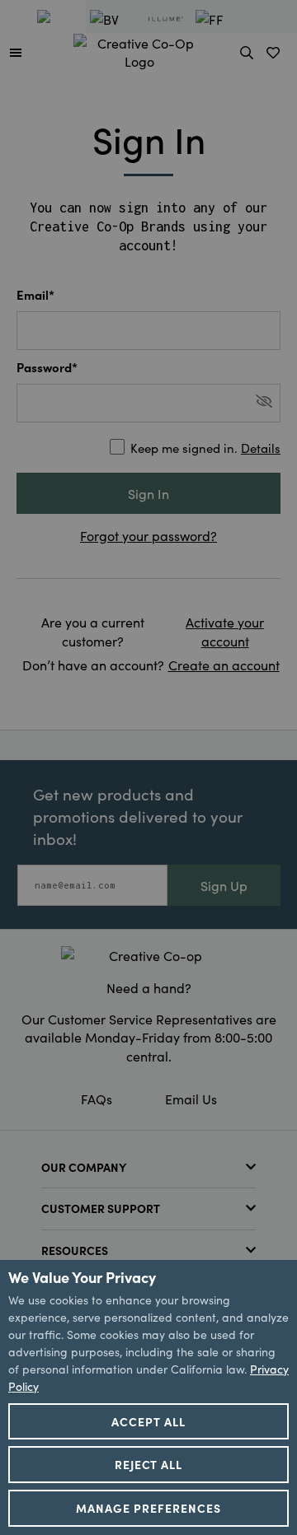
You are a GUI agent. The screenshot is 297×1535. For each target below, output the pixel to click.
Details (260, 447)
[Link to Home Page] (139, 49)
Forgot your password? (148, 535)
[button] (15, 51)
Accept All (148, 1421)
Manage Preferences (148, 1508)
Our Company (83, 1167)
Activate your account (225, 631)
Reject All (149, 1464)
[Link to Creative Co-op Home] (148, 955)
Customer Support (100, 1208)
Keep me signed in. (205, 447)
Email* (35, 294)
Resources (74, 1250)
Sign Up (224, 885)
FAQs (96, 1098)
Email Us (191, 1098)
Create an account (224, 665)
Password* (47, 367)
